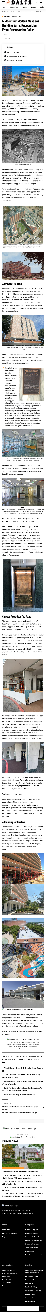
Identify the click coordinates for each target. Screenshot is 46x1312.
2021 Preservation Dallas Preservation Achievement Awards (20, 1108)
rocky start (12, 724)
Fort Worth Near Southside (13, 1168)
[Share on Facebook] (9, 1308)
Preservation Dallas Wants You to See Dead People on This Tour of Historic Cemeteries (22, 1082)
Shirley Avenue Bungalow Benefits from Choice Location (20, 1171)
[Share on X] (13, 1308)
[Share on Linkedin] (23, 1308)
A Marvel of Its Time (13, 52)
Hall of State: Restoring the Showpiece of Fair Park (19, 1094)
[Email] (32, 1308)
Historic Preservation (9, 1113)
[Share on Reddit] (27, 1308)
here (4, 1062)
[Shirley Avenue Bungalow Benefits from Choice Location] (23, 1156)
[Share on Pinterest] (18, 1308)
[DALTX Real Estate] (18, 2)
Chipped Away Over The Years (17, 56)
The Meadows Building (12, 16)
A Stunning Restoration (14, 60)
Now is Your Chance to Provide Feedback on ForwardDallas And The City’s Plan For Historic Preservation (22, 1089)
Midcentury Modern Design (27, 1113)
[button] (4, 2)
